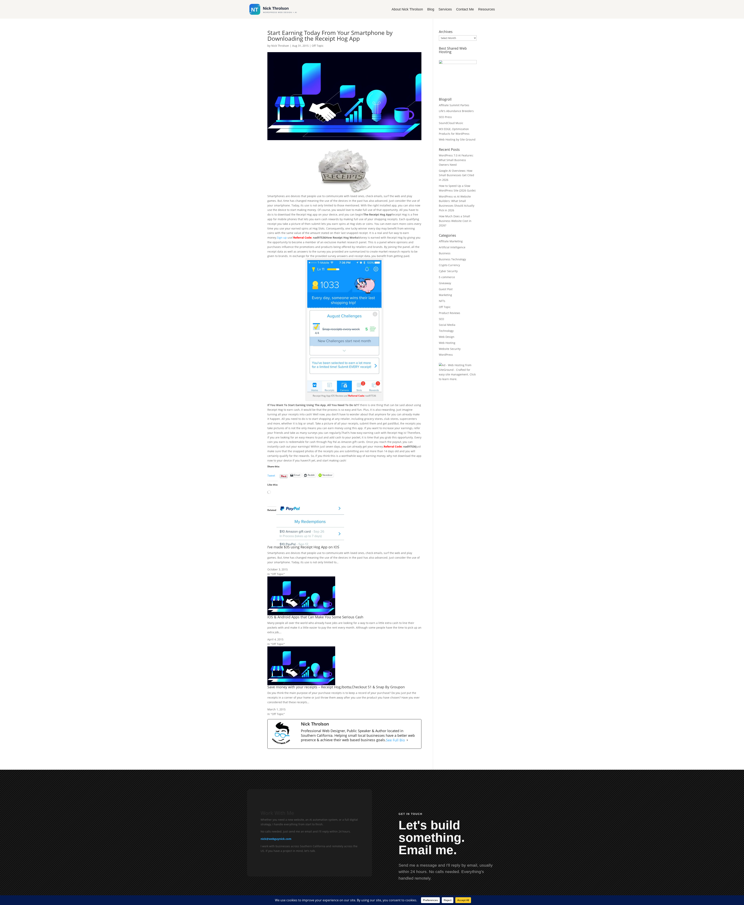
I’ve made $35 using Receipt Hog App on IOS (303, 547)
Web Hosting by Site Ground (457, 139)
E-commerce (447, 277)
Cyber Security (448, 271)
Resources (486, 9)
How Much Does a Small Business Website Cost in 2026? (455, 220)
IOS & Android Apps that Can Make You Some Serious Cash (315, 617)
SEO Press (445, 117)
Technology (446, 331)
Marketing (445, 295)
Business (444, 253)
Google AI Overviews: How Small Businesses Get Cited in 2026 (456, 175)
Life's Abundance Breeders (456, 111)
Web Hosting (447, 343)
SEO (441, 319)
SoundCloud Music (451, 123)
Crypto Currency (449, 265)
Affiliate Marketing (451, 241)
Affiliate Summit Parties (454, 105)
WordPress (446, 354)
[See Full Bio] (407, 740)
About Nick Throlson (407, 9)
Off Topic (318, 45)
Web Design (446, 337)
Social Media (447, 325)
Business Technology (452, 259)
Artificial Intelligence (452, 247)
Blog (430, 9)
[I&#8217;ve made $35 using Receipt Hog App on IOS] (310, 543)
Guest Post (446, 289)
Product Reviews (449, 313)
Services (445, 9)
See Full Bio (395, 740)
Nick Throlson (280, 45)
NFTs (442, 301)
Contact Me (465, 9)
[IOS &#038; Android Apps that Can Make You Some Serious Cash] (301, 613)
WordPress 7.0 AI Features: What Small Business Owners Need (456, 160)
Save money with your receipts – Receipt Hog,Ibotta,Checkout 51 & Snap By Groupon (336, 687)
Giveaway (445, 283)
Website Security (450, 349)
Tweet (271, 474)
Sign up (282, 237)
